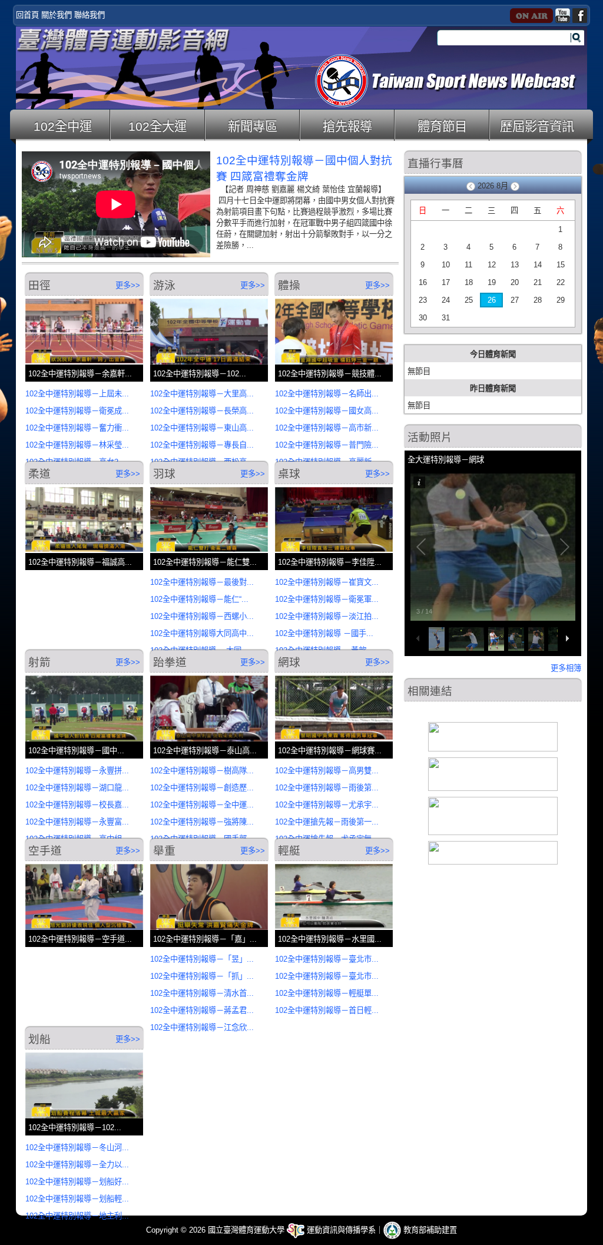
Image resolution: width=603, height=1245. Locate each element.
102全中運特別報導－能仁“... (199, 599)
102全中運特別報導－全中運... (202, 804)
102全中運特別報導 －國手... (324, 633)
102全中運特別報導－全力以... (77, 1164)
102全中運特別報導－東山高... (202, 427)
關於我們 (56, 15)
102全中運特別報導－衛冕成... (77, 410)
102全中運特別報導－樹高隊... (202, 770)
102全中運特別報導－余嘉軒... (80, 373)
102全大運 (157, 127)
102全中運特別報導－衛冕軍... (327, 599)
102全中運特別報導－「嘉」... (205, 939)
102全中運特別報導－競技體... (330, 373)
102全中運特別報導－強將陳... (202, 821)
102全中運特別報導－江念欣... (202, 1027)
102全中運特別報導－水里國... (330, 939)
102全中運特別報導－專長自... (202, 445)
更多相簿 (566, 668)
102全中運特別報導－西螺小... (202, 616)
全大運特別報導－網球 (445, 459)
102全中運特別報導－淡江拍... (327, 616)
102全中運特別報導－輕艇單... (327, 993)
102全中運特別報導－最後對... (202, 582)
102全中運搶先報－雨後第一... (327, 821)
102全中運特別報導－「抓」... (202, 976)
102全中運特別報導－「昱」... (202, 959)
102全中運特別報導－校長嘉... (77, 804)
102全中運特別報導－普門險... (327, 445)
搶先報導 (347, 127)
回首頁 (27, 15)
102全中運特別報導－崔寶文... (327, 582)
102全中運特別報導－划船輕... (77, 1198)
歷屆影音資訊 (537, 127)
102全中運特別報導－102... (199, 373)
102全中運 (63, 127)
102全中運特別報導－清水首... (202, 993)
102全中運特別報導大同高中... (202, 633)
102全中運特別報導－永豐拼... (77, 770)
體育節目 (442, 127)
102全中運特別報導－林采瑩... (77, 445)
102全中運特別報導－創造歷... (202, 787)
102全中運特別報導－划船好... (77, 1181)
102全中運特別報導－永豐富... (77, 821)
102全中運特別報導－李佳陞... (330, 562)
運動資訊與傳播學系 (340, 1230)
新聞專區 (252, 127)
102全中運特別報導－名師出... (327, 393)
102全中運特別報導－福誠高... (80, 562)
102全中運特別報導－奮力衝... (77, 427)
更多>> (127, 285)
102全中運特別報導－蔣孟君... (202, 1010)
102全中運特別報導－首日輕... (327, 1010)
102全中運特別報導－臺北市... (327, 959)
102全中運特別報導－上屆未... (77, 393)
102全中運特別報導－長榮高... (202, 410)
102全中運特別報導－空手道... (80, 939)
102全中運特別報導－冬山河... (77, 1147)
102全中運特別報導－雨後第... (327, 787)
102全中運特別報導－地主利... (77, 1215)
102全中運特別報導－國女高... (327, 410)
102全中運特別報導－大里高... (202, 393)
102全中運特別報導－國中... (76, 750)
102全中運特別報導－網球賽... (330, 750)
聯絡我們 (89, 15)
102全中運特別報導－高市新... (327, 427)
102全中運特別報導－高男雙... (327, 770)
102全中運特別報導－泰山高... (205, 750)
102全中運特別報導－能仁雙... (205, 562)
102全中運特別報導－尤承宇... (327, 804)
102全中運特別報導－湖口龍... (77, 787)
